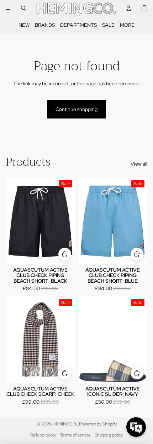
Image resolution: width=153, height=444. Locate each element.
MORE (127, 25)
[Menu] (8, 8)
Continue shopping (76, 109)
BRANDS (45, 25)
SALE (108, 25)
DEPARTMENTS (78, 25)
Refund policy (43, 435)
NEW (24, 25)
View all (139, 164)
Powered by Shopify (98, 424)
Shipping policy (109, 435)
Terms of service (75, 435)
